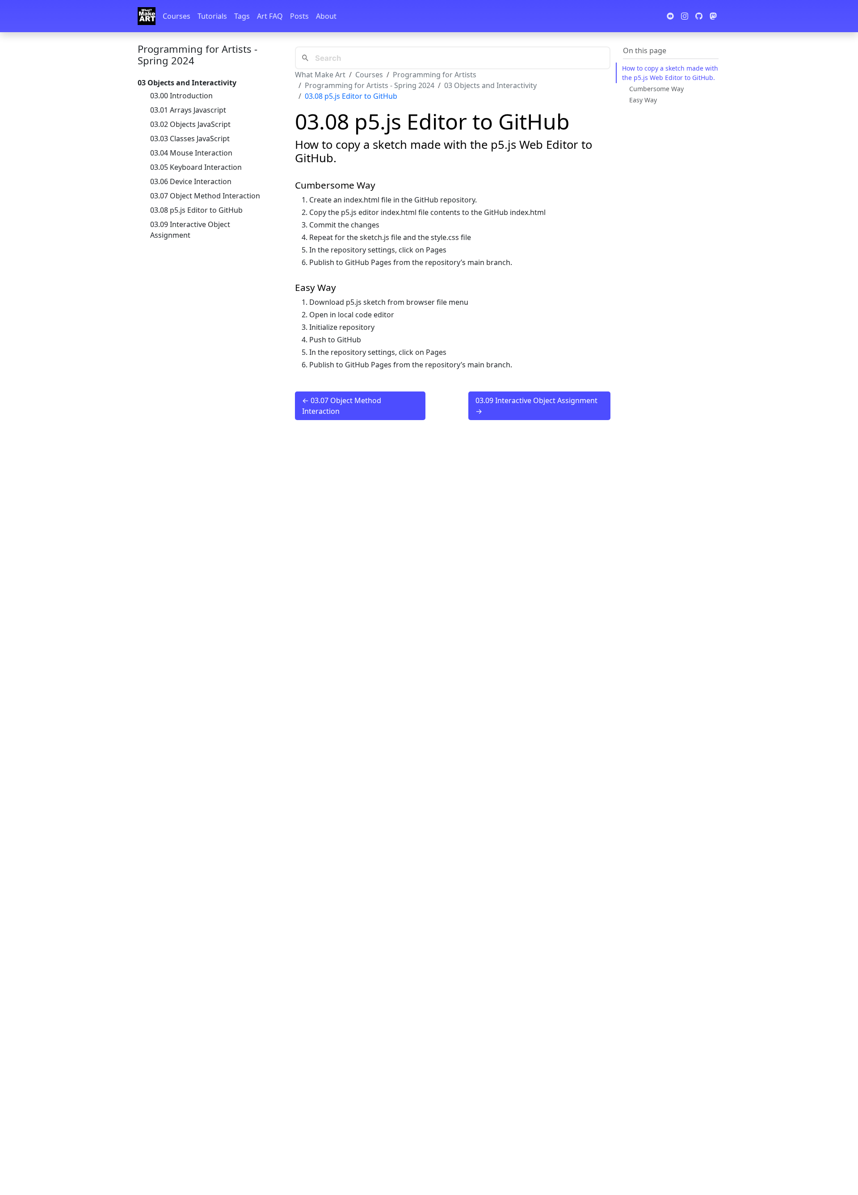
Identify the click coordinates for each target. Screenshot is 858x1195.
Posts (299, 16)
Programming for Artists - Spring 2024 (197, 54)
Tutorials (212, 16)
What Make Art (320, 75)
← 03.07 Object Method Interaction (341, 406)
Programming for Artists (434, 75)
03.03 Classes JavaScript (190, 138)
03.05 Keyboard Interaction (196, 167)
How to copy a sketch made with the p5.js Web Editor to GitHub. (670, 73)
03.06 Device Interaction (190, 181)
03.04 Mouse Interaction (191, 153)
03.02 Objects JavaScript (190, 124)
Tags (242, 16)
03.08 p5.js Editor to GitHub (196, 210)
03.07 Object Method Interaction (205, 196)
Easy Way (643, 100)
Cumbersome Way (656, 88)
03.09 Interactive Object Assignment (190, 229)
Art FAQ (270, 16)
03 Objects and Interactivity (490, 85)
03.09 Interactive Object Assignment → (536, 406)
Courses (176, 16)
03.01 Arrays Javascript (188, 110)
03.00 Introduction (181, 96)
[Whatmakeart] (147, 16)
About (326, 16)
